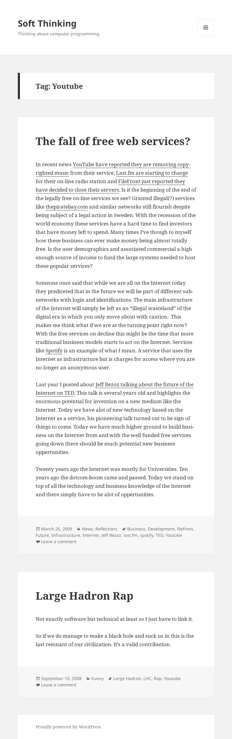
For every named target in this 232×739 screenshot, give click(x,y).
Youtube (174, 535)
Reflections (106, 529)
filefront (185, 529)
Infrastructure (65, 535)
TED (159, 535)
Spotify (54, 350)
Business (136, 529)
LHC (147, 678)
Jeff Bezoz (111, 535)
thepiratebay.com (67, 206)
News (87, 529)
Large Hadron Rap (85, 595)
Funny (97, 678)
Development (161, 529)
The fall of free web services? (113, 141)
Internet (90, 535)
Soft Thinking (47, 23)
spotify (146, 535)
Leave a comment (58, 541)
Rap (158, 678)
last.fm (130, 535)
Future (42, 535)
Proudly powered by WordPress (68, 727)
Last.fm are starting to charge (152, 172)
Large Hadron (127, 678)
